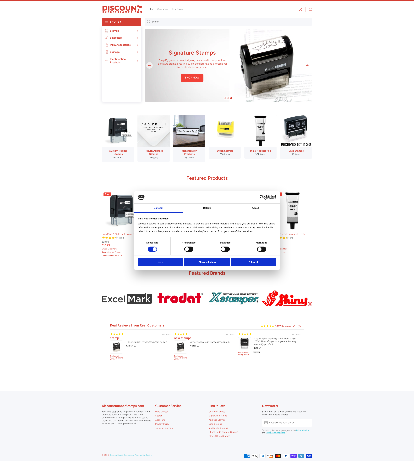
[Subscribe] (308, 423)
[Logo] (122, 9)
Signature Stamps (218, 415)
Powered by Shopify (143, 455)
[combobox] (228, 22)
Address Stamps (217, 420)
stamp (114, 338)
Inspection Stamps (218, 428)
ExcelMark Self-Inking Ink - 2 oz (289, 234)
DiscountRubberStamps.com (122, 455)
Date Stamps (215, 424)
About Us (160, 420)
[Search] (147, 22)
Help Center (161, 411)
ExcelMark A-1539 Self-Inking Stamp (120, 234)
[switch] (188, 249)
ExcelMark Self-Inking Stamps (244, 354)
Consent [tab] (158, 208)
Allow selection (207, 262)
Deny (160, 262)
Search (159, 415)
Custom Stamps (217, 411)
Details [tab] (207, 208)
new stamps (182, 338)
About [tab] (255, 208)
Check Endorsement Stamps (223, 432)
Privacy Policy (162, 424)
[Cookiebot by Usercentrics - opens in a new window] (262, 197)
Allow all (253, 262)
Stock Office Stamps (219, 436)
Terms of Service (164, 428)
